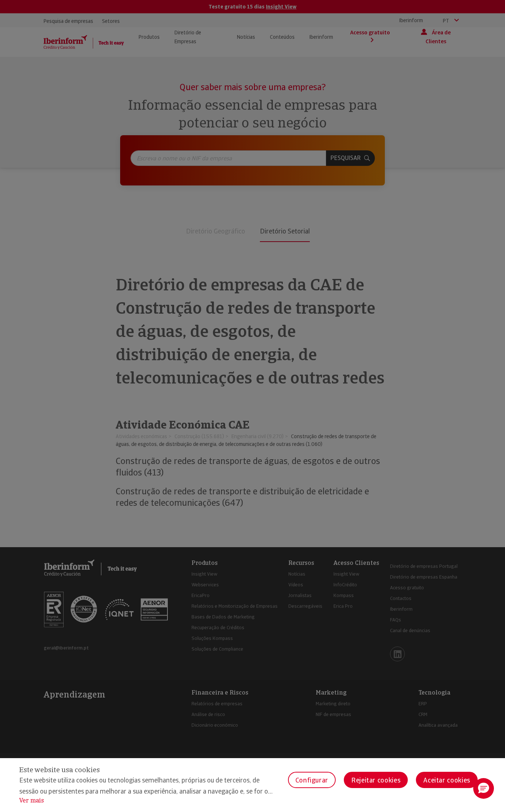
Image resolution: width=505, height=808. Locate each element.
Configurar (311, 780)
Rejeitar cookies (375, 780)
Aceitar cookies (446, 780)
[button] (483, 788)
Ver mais (31, 800)
